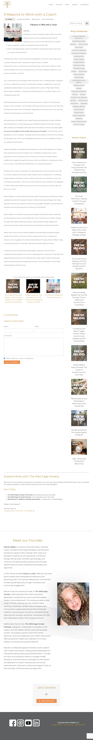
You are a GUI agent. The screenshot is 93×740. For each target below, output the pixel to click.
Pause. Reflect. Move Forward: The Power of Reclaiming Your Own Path (79, 370)
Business (73, 44)
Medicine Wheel (79, 85)
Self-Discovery (82, 100)
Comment (8, 335)
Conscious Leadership (79, 50)
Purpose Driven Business (79, 97)
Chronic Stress (82, 44)
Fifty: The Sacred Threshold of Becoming (79, 461)
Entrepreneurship (78, 68)
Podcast (75, 94)
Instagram (7, 511)
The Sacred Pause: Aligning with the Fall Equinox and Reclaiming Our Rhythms (79, 264)
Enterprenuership (78, 65)
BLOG (67, 4)
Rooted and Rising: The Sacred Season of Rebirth (79, 432)
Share (10, 19)
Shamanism (74, 103)
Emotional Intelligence (79, 53)
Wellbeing (79, 118)
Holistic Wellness (79, 74)
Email (37, 326)
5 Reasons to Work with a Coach (30, 14)
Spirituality (84, 103)
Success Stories (79, 109)
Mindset (78, 88)
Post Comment (12, 362)
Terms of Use (68, 725)
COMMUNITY (84, 4)
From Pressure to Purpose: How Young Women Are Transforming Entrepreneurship (79, 167)
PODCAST (59, 4)
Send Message (47, 701)
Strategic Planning (79, 106)
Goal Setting (82, 71)
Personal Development (78, 91)
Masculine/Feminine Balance (78, 81)
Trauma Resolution (79, 115)
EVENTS (74, 4)
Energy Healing (79, 59)
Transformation (79, 112)
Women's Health (79, 124)
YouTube (15, 511)
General (37, 19)
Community (79, 47)
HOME (51, 4)
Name (6, 326)
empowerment (79, 56)
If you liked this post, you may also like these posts (33, 277)
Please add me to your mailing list (19, 358)
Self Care (73, 100)
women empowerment (78, 121)
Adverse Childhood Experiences (79, 37)
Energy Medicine (78, 62)
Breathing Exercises (79, 41)
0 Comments (49, 19)
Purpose (82, 94)
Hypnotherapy (78, 77)
